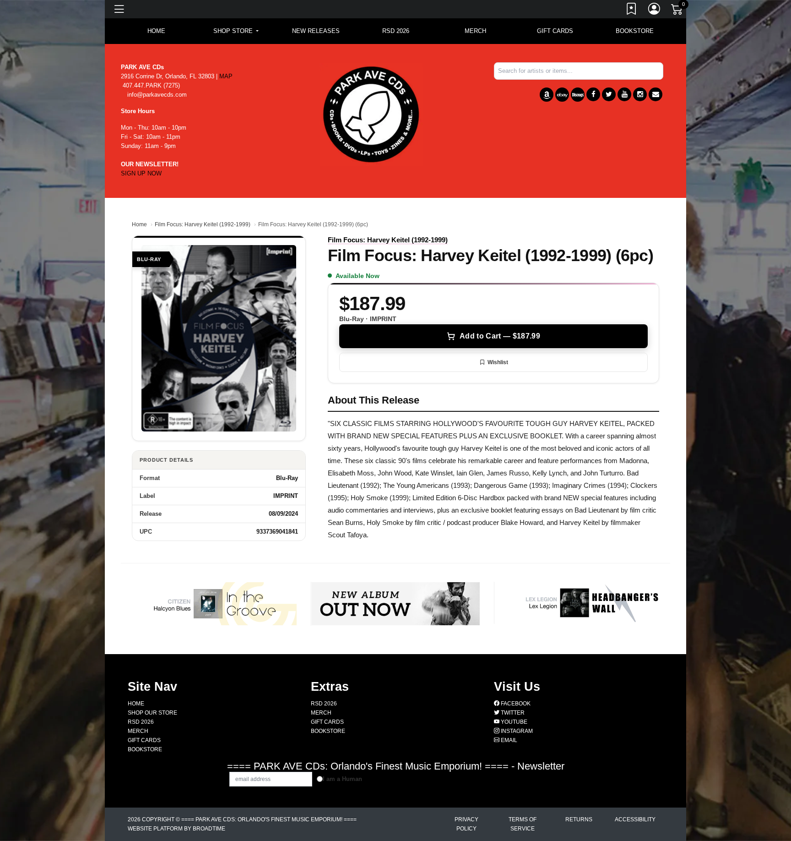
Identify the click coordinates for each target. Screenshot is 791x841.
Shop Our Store (152, 713)
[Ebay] (562, 95)
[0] (677, 11)
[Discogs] (577, 95)
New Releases (316, 30)
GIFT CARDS (555, 30)
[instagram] (640, 94)
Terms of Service (522, 824)
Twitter (512, 713)
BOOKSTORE (635, 30)
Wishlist (498, 362)
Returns (578, 819)
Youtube (513, 722)
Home (139, 224)
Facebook (515, 703)
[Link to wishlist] (631, 10)
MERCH (475, 30)
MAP (226, 76)
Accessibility (635, 819)
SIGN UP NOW (141, 173)
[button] (236, 31)
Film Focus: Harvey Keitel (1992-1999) (202, 224)
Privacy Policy (466, 824)
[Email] (655, 94)
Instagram (516, 731)
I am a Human (342, 778)
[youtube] (624, 94)
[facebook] (593, 94)
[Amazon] (546, 95)
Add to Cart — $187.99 (500, 336)
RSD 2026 (395, 30)
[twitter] (609, 94)
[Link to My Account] (654, 10)
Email (508, 740)
